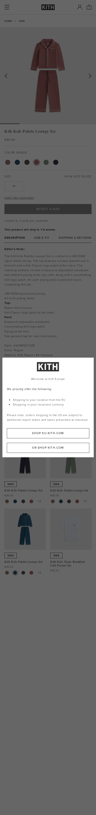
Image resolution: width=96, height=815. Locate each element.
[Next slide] (90, 76)
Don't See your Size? (19, 198)
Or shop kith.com (48, 448)
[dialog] (48, 407)
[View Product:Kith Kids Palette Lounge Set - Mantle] (7, 501)
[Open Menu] (6, 7)
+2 (39, 501)
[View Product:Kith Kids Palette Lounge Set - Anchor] (15, 501)
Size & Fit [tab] (41, 238)
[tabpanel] (48, 302)
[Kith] (48, 7)
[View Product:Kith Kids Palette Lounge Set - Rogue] (31, 501)
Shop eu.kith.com (48, 433)
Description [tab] (14, 238)
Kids (22, 21)
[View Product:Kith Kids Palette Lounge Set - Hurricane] (23, 501)
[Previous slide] (6, 76)
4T (14, 186)
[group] (48, 76)
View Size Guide (78, 176)
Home (8, 21)
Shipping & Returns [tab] (75, 238)
